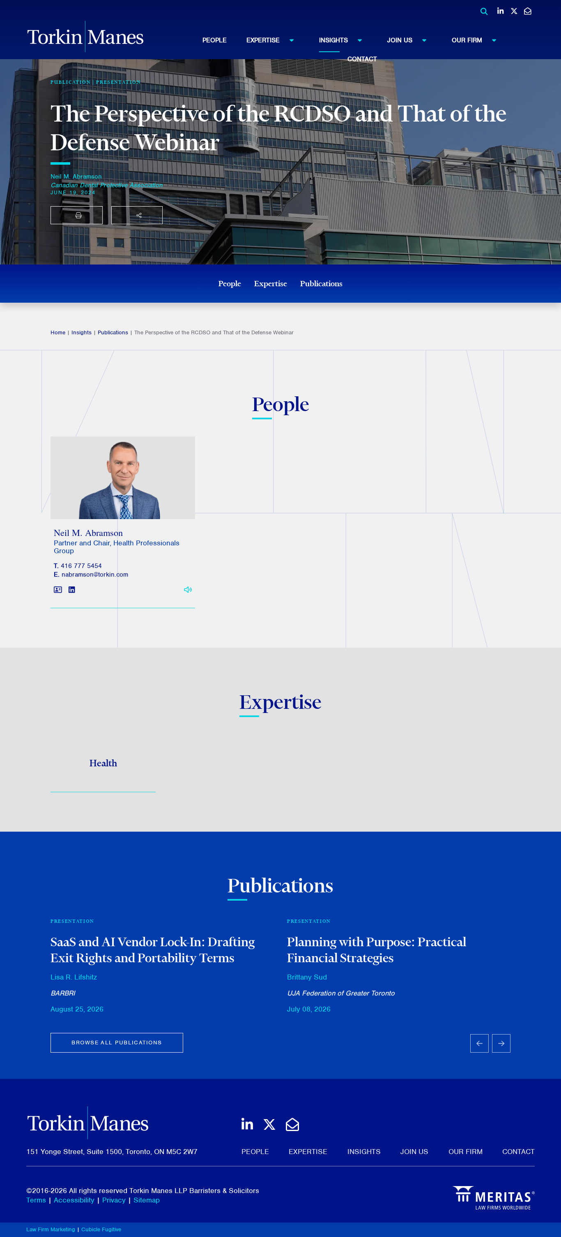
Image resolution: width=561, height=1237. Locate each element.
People (214, 40)
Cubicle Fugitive (101, 1229)
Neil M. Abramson (76, 176)
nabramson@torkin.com (95, 574)
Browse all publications (116, 1042)
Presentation (118, 82)
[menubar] (362, 47)
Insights (333, 40)
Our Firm (467, 40)
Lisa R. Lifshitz (74, 977)
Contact (362, 59)
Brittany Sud (307, 977)
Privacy (114, 1200)
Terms (36, 1200)
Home (58, 332)
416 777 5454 (81, 566)
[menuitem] (224, 40)
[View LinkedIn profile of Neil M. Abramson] (72, 590)
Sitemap (146, 1200)
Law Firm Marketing (50, 1229)
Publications (321, 283)
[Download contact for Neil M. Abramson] (58, 590)
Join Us (399, 40)
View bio (119, 499)
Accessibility (74, 1200)
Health (103, 763)
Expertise (263, 40)
